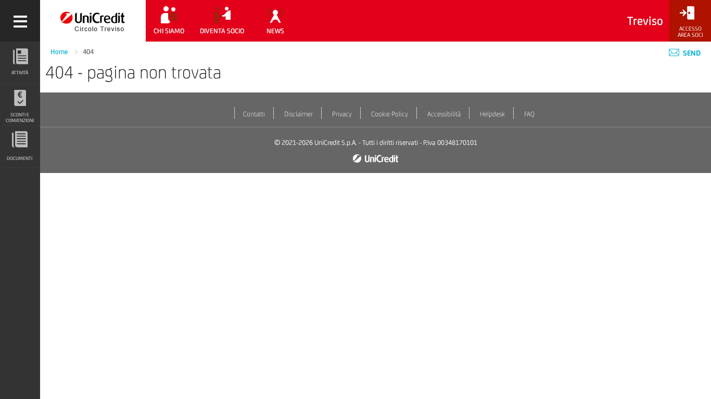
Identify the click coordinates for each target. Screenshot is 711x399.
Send (691, 53)
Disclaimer (298, 114)
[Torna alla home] (93, 21)
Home (60, 52)
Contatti (254, 114)
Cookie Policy (389, 114)
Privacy (342, 114)
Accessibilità (444, 114)
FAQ (529, 114)
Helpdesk (492, 114)
